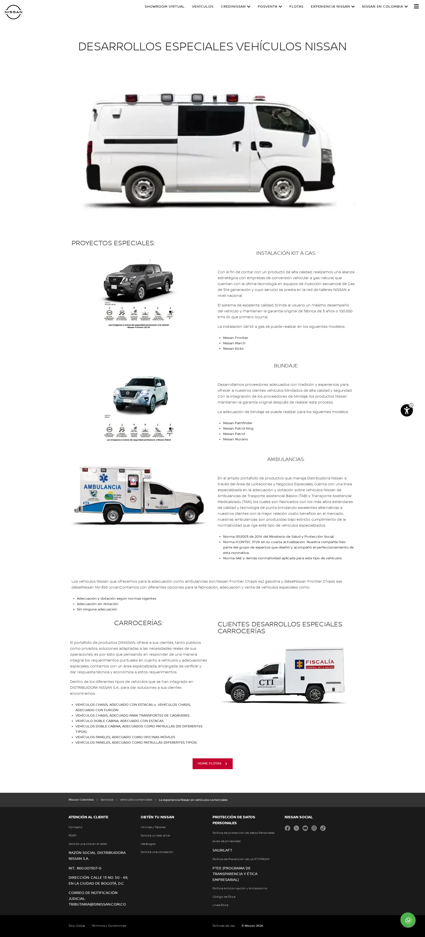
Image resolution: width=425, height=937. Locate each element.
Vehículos (202, 6)
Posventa (267, 6)
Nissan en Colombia (382, 6)
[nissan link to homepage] (13, 12)
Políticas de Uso (223, 926)
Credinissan (233, 6)
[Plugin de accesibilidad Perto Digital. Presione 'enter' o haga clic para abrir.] (407, 410)
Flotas (296, 6)
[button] (416, 6)
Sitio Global (77, 926)
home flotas (209, 763)
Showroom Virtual (165, 6)
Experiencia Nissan (330, 6)
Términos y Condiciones (108, 926)
